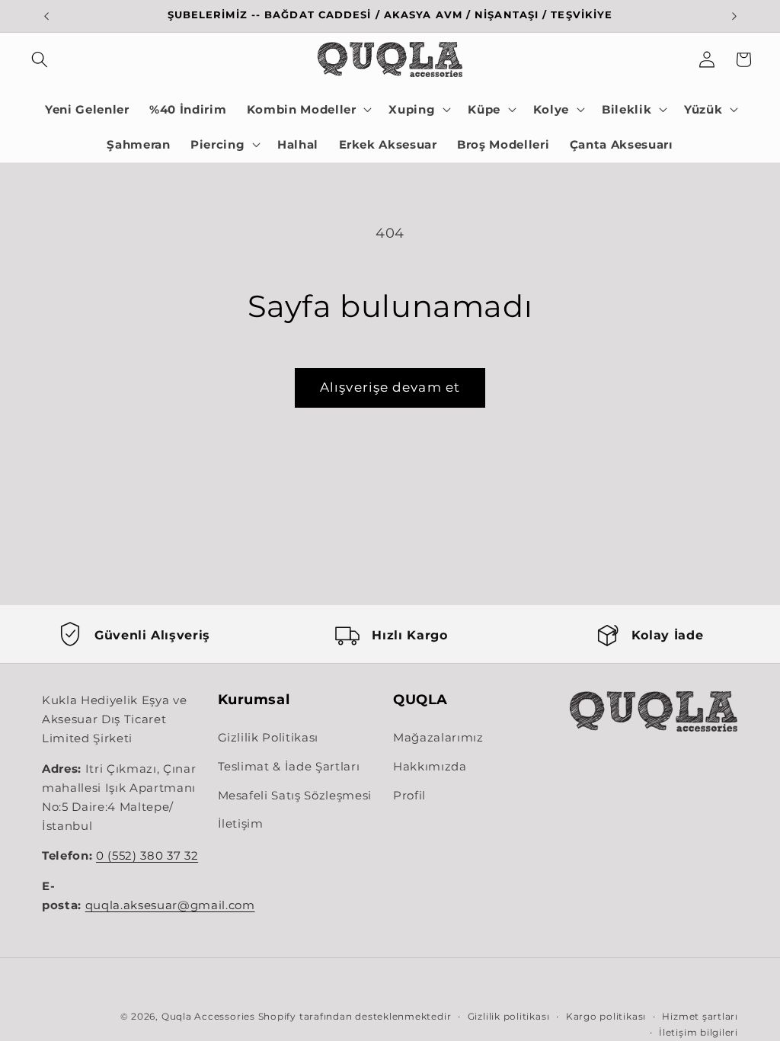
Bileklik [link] (626, 109)
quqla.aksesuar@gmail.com (170, 905)
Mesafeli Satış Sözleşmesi (295, 795)
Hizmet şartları (700, 1016)
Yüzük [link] (703, 109)
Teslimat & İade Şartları (289, 766)
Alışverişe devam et (390, 387)
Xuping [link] (411, 109)
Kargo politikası (606, 1016)
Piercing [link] (217, 144)
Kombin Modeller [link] (301, 109)
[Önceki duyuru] (46, 16)
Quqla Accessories (208, 1016)
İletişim (241, 823)
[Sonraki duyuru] (734, 16)
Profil (409, 795)
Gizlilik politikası (509, 1016)
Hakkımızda (430, 766)
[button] (39, 59)
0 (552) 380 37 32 (147, 856)
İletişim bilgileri (698, 1032)
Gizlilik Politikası (268, 737)
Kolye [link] (551, 109)
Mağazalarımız (438, 737)
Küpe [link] (484, 109)
